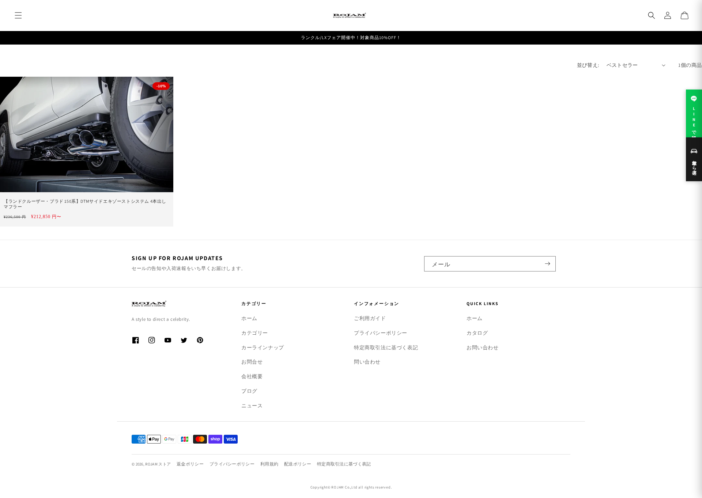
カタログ (477, 333)
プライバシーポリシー (380, 333)
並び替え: (588, 65)
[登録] (547, 263)
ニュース (252, 405)
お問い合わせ (483, 347)
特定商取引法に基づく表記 (386, 347)
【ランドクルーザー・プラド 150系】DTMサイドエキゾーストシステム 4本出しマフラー (85, 204)
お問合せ (252, 361)
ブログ (249, 391)
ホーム (249, 318)
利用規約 (269, 464)
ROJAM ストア (158, 464)
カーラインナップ (262, 347)
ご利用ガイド (370, 318)
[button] (18, 15)
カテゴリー (254, 333)
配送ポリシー (297, 464)
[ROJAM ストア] (175, 304)
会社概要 (252, 376)
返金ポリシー (190, 464)
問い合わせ (367, 361)
